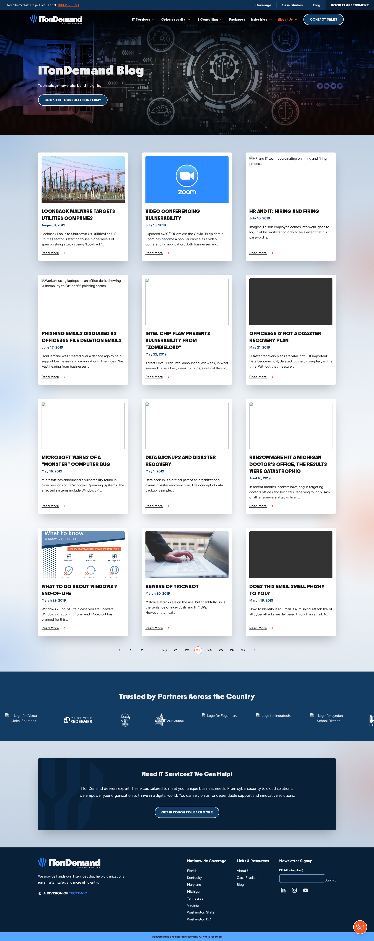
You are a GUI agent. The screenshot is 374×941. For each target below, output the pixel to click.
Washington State (200, 912)
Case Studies (247, 878)
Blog (240, 885)
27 (243, 650)
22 (187, 650)
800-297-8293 (68, 5)
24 (209, 650)
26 (232, 650)
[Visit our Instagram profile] (294, 890)
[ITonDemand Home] (56, 19)
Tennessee (195, 898)
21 (176, 650)
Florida (192, 871)
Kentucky (194, 878)
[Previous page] (119, 650)
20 (164, 650)
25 (221, 650)
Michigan (194, 891)
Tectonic (78, 893)
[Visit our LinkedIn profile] (283, 890)
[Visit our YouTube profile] (306, 890)
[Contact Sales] (360, 927)
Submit (330, 880)
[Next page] (254, 650)
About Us (244, 871)
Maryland (194, 885)
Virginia (193, 905)
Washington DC (199, 919)
